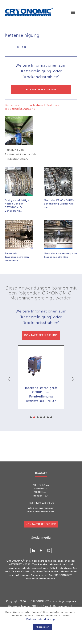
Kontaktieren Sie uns (41, 524)
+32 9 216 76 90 (44, 502)
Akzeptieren (42, 626)
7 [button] (51, 417)
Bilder (21, 47)
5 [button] (44, 417)
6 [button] (48, 417)
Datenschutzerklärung (40, 619)
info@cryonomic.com (41, 507)
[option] (41, 377)
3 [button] (38, 417)
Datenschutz (61, 605)
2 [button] (34, 417)
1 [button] (31, 417)
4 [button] (41, 417)
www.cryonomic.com (41, 511)
